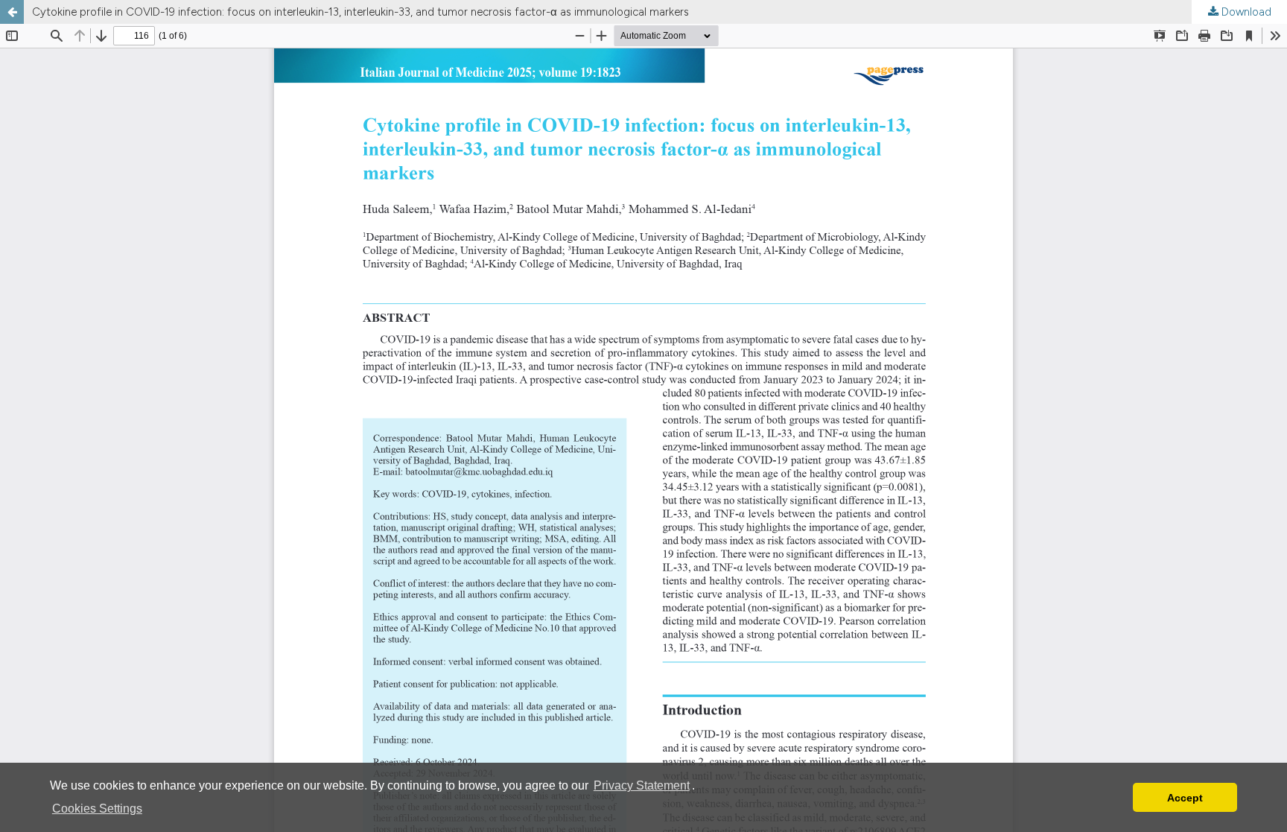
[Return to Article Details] (12, 12)
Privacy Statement (642, 785)
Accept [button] (1185, 798)
